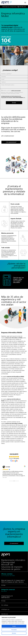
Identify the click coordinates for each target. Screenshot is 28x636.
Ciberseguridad (8, 562)
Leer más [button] (5, 477)
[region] (14, 625)
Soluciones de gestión (10, 569)
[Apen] (5, 554)
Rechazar (14, 633)
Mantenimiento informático (13, 560)
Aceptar (14, 626)
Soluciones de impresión (11, 567)
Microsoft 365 (7, 564)
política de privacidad (16, 90)
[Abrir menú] (25, 2)
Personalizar (14, 629)
